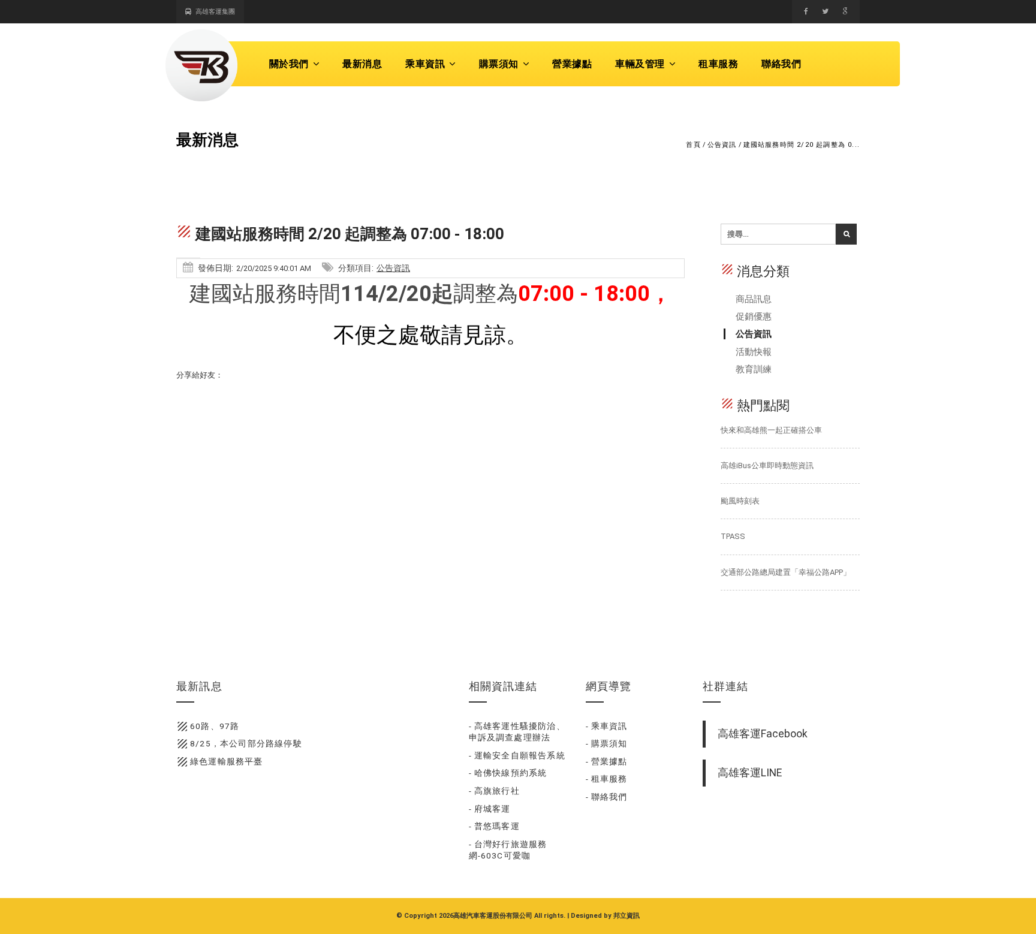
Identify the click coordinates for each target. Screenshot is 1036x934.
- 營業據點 (607, 761)
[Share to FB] (806, 11)
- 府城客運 (490, 809)
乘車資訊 (425, 64)
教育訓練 (754, 369)
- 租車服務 (607, 779)
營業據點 (572, 64)
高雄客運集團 (215, 12)
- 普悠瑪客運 (494, 826)
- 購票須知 (607, 743)
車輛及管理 (640, 64)
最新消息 (362, 64)
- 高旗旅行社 (494, 791)
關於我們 (289, 64)
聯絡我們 (781, 64)
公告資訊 (722, 145)
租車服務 (718, 64)
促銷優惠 (754, 316)
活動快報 (754, 352)
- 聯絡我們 (607, 797)
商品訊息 (754, 299)
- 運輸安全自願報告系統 (517, 755)
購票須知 (499, 64)
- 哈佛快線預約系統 (508, 773)
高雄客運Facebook (763, 734)
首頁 (693, 145)
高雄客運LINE (750, 773)
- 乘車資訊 (607, 726)
